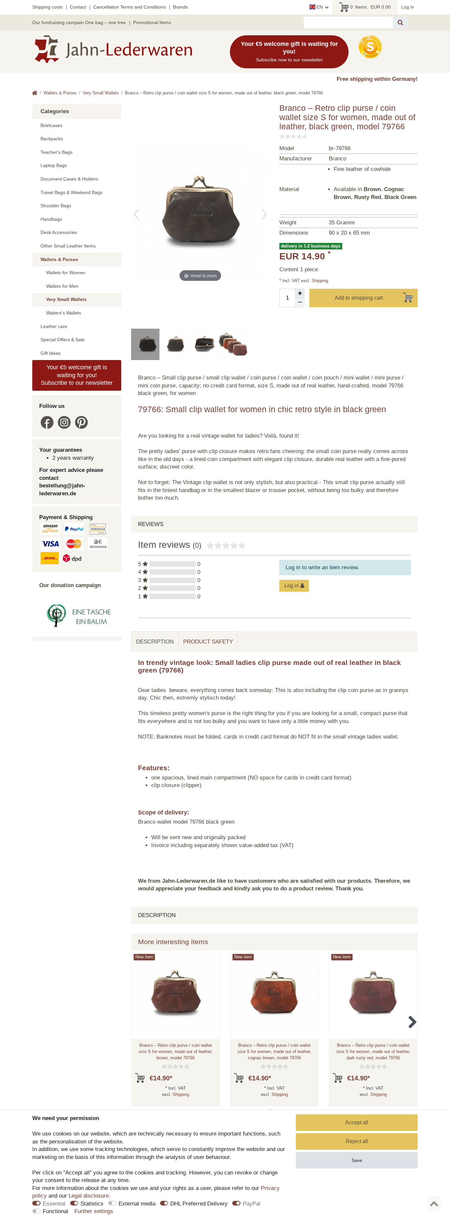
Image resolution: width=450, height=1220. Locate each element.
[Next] (264, 214)
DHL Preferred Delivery (199, 1204)
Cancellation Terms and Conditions (129, 7)
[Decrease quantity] (299, 302)
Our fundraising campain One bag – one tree (79, 22)
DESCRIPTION (155, 642)
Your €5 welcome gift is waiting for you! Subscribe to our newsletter (77, 375)
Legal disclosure (89, 1196)
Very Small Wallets (101, 92)
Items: (370, 7)
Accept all (356, 1122)
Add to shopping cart (359, 298)
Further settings (93, 1211)
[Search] (400, 22)
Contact (78, 7)
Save (357, 1160)
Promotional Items (152, 22)
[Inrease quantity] (299, 293)
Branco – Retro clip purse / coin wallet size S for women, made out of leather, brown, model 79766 (175, 1051)
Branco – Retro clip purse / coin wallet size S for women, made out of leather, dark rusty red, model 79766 (373, 1051)
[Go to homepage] (35, 93)
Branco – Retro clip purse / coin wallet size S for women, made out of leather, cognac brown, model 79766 (274, 1051)
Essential (54, 1204)
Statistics (91, 1204)
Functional (55, 1211)
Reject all (357, 1141)
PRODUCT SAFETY (208, 642)
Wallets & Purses (60, 92)
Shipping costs (47, 7)
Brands (180, 7)
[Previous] (136, 214)
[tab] (155, 641)
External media (137, 1204)
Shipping (319, 280)
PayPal (251, 1204)
